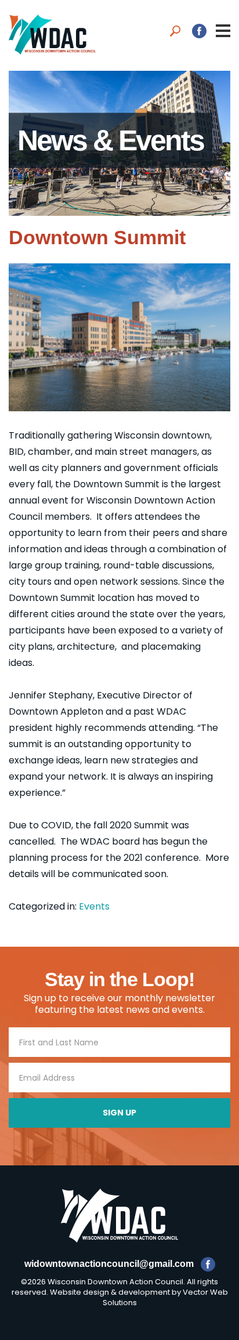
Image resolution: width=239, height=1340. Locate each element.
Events (94, 906)
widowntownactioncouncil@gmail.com (109, 1264)
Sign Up (119, 1112)
